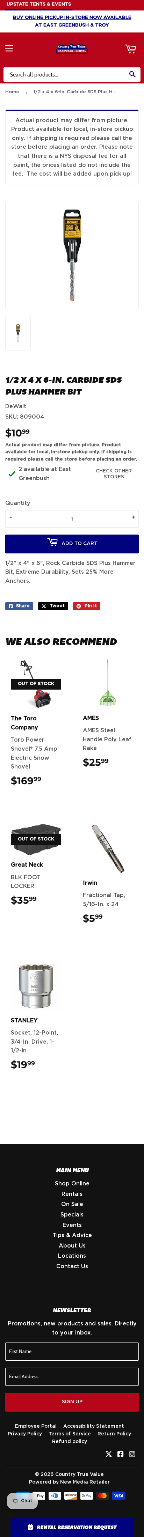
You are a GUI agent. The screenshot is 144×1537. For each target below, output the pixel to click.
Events (72, 1225)
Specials (72, 1215)
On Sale (72, 1204)
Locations (72, 1256)
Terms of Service (70, 1434)
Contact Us (72, 1266)
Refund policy (69, 1441)
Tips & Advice (72, 1235)
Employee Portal (36, 1426)
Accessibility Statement (93, 1426)
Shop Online (72, 1183)
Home (12, 92)
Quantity (17, 503)
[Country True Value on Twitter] (108, 1455)
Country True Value (79, 1474)
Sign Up (72, 1401)
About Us (72, 1246)
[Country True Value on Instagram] (132, 1455)
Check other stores (114, 474)
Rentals (72, 1194)
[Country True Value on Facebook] (120, 1455)
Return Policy (114, 1434)
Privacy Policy (25, 1434)
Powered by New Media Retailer (69, 1482)
